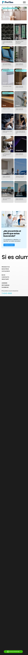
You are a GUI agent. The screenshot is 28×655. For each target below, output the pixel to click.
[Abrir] (24, 2)
